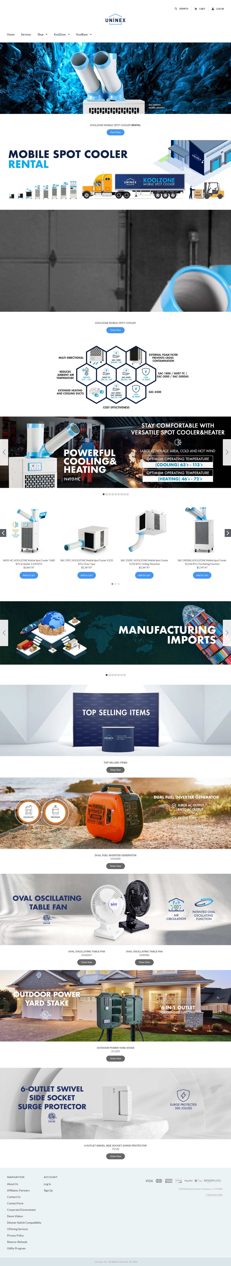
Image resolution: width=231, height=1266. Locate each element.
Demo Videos (15, 1216)
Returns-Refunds (17, 1242)
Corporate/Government (21, 1209)
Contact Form (15, 1203)
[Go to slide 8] (124, 494)
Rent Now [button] (115, 132)
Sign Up (48, 1190)
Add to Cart (29, 575)
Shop (40, 34)
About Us (12, 1184)
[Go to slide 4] (112, 494)
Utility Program (16, 1248)
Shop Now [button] (115, 330)
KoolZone (60, 34)
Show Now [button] (115, 866)
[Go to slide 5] (115, 494)
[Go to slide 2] (227, 452)
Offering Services (17, 1229)
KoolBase (82, 34)
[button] (115, 720)
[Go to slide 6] (118, 494)
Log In (47, 1184)
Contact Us (13, 1197)
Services (26, 34)
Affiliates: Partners (18, 1190)
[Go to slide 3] (109, 494)
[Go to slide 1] (103, 494)
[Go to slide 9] (4, 452)
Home (10, 34)
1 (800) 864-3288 (214, 1195)
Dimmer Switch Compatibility (24, 1222)
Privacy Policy (15, 1235)
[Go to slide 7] (121, 494)
